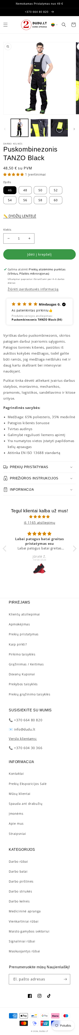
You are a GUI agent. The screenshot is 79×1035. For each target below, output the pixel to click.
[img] (39, 517)
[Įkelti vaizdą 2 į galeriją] (39, 128)
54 (10, 200)
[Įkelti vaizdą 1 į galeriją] (19, 128)
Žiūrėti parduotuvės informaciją (33, 289)
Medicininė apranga (25, 911)
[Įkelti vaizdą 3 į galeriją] (59, 128)
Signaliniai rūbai (22, 941)
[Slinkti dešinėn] (74, 129)
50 (40, 190)
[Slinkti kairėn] (5, 129)
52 (56, 190)
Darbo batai (18, 871)
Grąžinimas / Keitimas (26, 664)
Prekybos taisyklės (23, 684)
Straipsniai (17, 834)
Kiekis (7, 230)
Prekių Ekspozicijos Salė (28, 784)
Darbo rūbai (18, 861)
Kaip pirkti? (18, 644)
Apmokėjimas (19, 624)
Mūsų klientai (20, 794)
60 (56, 200)
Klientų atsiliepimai (24, 614)
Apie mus (16, 823)
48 (25, 190)
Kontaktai (16, 773)
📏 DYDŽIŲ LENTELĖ (19, 216)
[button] (5, 25)
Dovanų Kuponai (22, 674)
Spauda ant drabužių (25, 803)
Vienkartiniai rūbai (23, 921)
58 (40, 200)
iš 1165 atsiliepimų (39, 522)
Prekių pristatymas (24, 634)
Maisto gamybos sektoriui (29, 931)
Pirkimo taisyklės (22, 654)
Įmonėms (16, 813)
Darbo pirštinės (21, 881)
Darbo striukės (20, 891)
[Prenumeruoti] (65, 979)
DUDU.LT (43, 1031)
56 (25, 200)
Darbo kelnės (19, 901)
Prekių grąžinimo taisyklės (29, 694)
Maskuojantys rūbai (24, 951)
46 (10, 190)
